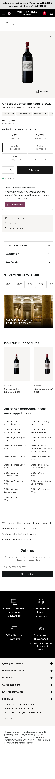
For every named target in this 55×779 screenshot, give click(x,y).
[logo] (27, 13)
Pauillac (31, 108)
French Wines (42, 523)
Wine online (8, 523)
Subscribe (27, 574)
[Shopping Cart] (51, 13)
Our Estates (9, 704)
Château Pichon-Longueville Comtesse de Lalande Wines (41, 448)
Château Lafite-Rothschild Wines (19, 534)
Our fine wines (24, 523)
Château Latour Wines (14, 457)
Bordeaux (21, 108)
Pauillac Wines (29, 528)
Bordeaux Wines (10, 528)
